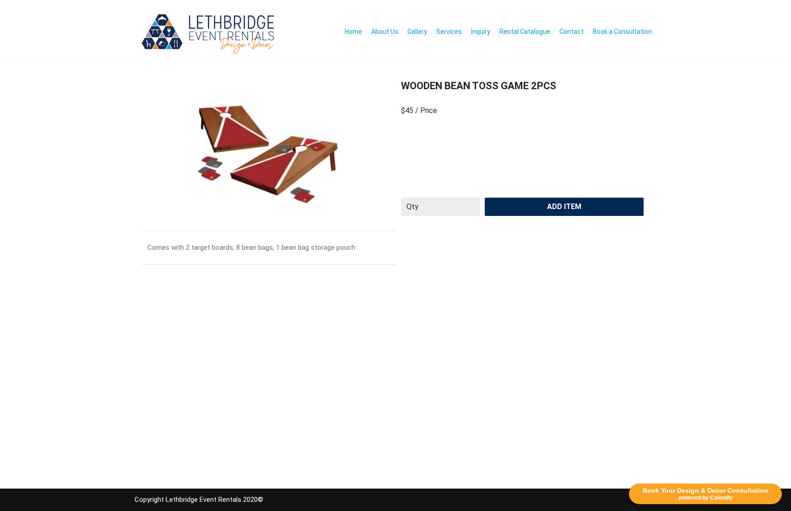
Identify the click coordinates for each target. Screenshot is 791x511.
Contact (571, 31)
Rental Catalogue (524, 31)
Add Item (564, 206)
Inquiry (480, 31)
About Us (384, 31)
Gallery (417, 31)
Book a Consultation (622, 31)
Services (449, 31)
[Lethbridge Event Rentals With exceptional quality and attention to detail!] (210, 31)
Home (353, 31)
